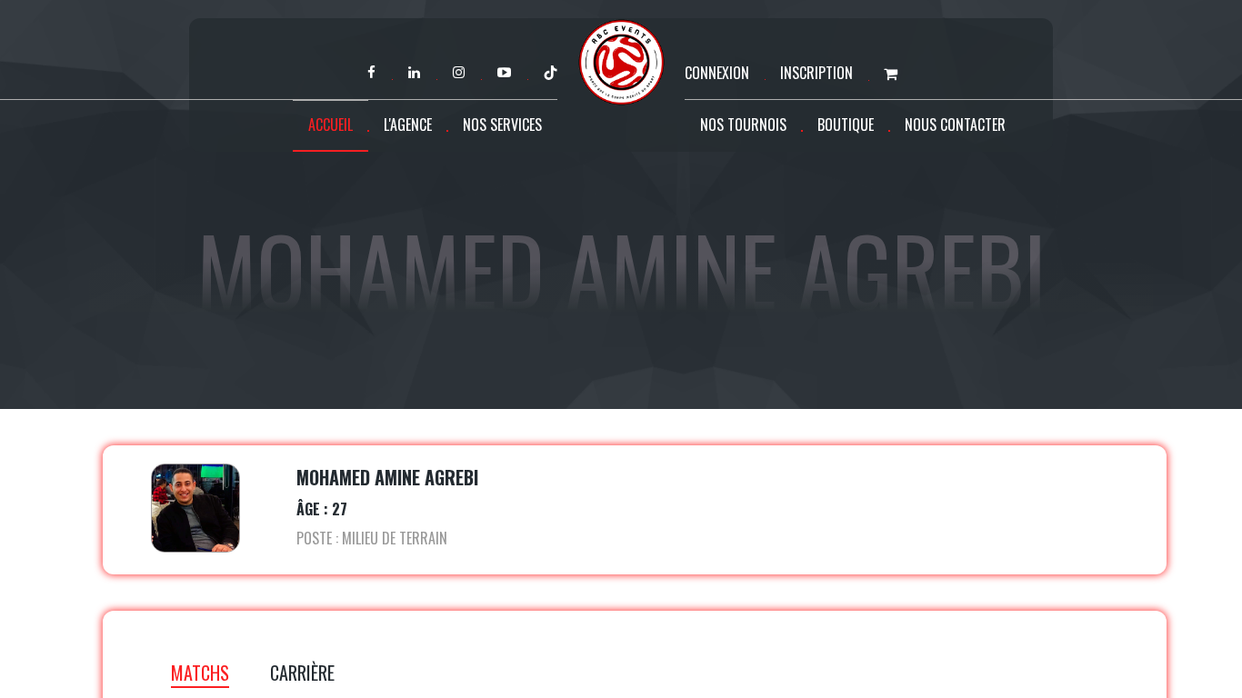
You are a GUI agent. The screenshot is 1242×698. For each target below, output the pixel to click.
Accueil (330, 124)
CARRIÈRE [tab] (302, 672)
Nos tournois (743, 124)
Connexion (717, 72)
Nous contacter (955, 124)
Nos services (502, 124)
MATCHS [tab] (200, 672)
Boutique (845, 124)
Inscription (816, 72)
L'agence (408, 124)
